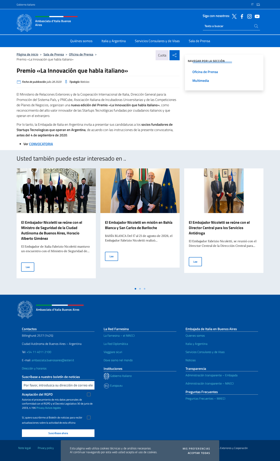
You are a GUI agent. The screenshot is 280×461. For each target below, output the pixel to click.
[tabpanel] (56, 226)
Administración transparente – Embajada (212, 375)
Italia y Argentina (196, 343)
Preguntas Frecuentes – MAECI (205, 398)
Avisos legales (53, 408)
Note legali (24, 448)
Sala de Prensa (53, 54)
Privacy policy (46, 448)
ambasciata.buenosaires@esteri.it (53, 360)
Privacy (40, 408)
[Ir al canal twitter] (233, 16)
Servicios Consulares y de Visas (205, 352)
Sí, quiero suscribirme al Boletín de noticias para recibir (52, 417)
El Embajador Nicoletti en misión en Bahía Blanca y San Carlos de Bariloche (138, 225)
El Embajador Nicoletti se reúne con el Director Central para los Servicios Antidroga (219, 227)
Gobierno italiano (26, 4)
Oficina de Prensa (81, 54)
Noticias (191, 360)
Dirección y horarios (34, 368)
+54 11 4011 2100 (38, 352)
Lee (30, 267)
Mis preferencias (196, 448)
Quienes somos (195, 335)
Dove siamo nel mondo (118, 360)
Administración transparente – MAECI (210, 383)
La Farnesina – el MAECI (119, 335)
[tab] (135, 289)
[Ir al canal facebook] (241, 16)
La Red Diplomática (116, 343)
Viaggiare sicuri (113, 352)
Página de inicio (27, 54)
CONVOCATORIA (41, 143)
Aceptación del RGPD (37, 394)
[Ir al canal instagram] (248, 16)
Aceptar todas (199, 453)
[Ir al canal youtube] (256, 16)
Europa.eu (115, 385)
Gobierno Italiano (120, 375)
